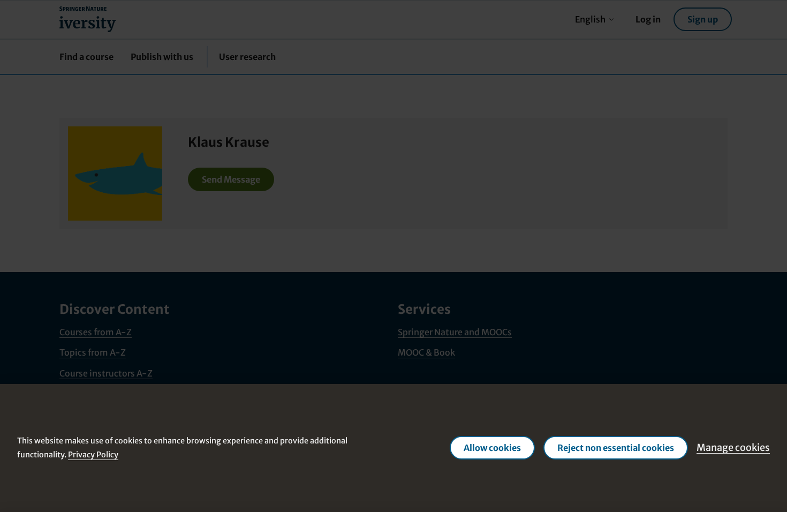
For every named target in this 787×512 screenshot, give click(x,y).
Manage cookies (733, 447)
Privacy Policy (93, 455)
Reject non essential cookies (615, 447)
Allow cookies (492, 447)
